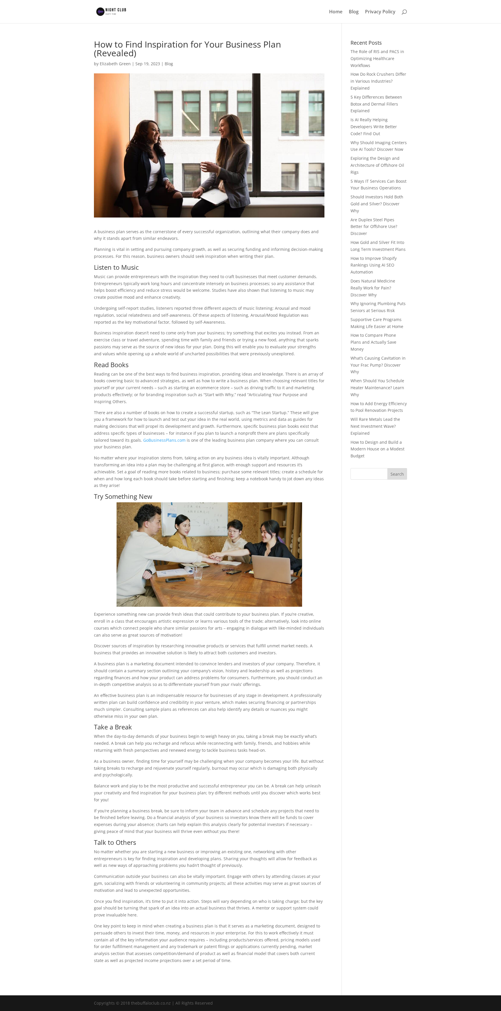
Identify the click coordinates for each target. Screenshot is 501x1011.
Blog (354, 12)
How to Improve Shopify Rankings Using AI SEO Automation (374, 265)
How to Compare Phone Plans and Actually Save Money (373, 342)
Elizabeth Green (115, 63)
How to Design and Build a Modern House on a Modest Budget (377, 449)
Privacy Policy (380, 12)
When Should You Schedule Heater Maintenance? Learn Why (377, 387)
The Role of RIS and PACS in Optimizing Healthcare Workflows (377, 58)
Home (335, 12)
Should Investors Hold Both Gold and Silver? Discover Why (377, 203)
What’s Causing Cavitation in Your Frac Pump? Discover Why (378, 365)
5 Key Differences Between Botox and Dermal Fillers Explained (376, 104)
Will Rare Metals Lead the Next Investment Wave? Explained (375, 426)
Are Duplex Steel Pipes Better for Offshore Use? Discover (374, 226)
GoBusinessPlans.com (164, 440)
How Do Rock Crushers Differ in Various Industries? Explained (378, 81)
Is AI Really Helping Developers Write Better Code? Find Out (374, 126)
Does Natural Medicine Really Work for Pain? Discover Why (373, 288)
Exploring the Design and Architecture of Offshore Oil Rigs (377, 165)
